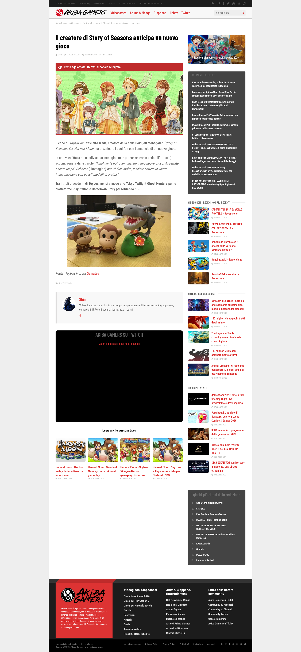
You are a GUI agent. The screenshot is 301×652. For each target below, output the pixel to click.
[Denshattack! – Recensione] (198, 268)
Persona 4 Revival (205, 560)
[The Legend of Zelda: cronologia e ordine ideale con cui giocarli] (198, 342)
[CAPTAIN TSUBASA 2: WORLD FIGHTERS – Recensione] (198, 218)
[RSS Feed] (213, 3)
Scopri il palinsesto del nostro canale (119, 343)
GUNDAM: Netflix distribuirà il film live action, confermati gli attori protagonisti (213, 105)
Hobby (174, 12)
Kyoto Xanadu (203, 543)
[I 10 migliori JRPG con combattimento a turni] (198, 360)
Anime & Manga (140, 12)
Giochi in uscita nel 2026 (150, 3)
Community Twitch (218, 614)
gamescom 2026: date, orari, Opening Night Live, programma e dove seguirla (227, 399)
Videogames (118, 12)
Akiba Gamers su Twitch (220, 600)
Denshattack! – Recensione (226, 259)
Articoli (128, 619)
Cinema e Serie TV (175, 633)
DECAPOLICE (202, 554)
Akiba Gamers (62, 23)
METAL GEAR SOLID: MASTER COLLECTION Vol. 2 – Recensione (226, 228)
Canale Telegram (217, 618)
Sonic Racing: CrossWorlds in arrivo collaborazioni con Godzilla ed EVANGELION (212, 171)
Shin (60, 55)
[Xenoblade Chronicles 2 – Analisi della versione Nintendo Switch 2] (198, 251)
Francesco (197, 92)
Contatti (111, 3)
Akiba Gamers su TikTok (220, 623)
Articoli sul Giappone (177, 628)
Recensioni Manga (175, 618)
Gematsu (93, 273)
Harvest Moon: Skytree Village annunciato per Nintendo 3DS (167, 471)
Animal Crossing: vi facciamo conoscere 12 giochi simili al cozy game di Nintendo (227, 369)
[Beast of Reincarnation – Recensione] (198, 283)
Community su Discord (219, 609)
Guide (127, 624)
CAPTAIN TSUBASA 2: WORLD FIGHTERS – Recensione (226, 211)
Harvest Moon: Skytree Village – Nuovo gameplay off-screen (134, 471)
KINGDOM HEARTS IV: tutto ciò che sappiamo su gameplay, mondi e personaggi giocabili (228, 305)
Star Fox (200, 508)
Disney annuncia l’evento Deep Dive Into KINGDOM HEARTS (225, 449)
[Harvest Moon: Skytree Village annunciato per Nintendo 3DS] (168, 461)
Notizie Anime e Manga (178, 600)
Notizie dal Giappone (176, 604)
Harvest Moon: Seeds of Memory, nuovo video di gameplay (102, 471)
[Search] (242, 12)
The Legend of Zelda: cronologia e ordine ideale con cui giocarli (226, 337)
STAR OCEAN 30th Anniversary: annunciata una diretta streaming (228, 466)
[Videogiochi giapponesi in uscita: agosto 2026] (216, 62)
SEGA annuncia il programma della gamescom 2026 (227, 432)
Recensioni (129, 615)
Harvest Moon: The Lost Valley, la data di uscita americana (70, 471)
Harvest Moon (65, 283)
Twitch (185, 12)
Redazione (99, 3)
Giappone (160, 12)
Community (84, 3)
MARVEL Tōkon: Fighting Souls (212, 519)
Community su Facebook (220, 604)
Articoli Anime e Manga (178, 623)
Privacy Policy (152, 644)
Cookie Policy (169, 644)
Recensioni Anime (175, 614)
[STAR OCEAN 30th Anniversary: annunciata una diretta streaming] (198, 471)
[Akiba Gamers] (81, 16)
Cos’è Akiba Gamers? (65, 3)
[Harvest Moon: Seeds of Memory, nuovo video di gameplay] (103, 461)
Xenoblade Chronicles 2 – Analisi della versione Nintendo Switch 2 (225, 246)
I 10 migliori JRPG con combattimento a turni (224, 353)
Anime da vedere (127, 3)
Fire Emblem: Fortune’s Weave (211, 514)
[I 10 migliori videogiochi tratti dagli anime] (198, 327)
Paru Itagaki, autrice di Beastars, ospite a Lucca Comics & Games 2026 (225, 416)
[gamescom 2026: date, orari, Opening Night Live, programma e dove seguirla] (198, 404)
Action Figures (173, 609)
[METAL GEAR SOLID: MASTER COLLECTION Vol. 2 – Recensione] (198, 233)
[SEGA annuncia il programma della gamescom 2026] (198, 439)
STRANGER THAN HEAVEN (209, 503)
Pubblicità (184, 644)
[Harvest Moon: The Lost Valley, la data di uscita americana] (71, 461)
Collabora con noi (132, 644)
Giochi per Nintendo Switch (138, 605)
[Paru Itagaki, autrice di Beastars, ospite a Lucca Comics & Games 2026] (198, 421)
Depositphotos (87, 644)
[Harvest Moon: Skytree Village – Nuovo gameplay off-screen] (135, 461)
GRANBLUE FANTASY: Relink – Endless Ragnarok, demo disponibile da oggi (214, 148)
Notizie (86, 23)
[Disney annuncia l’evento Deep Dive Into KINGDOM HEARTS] (198, 454)
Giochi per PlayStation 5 (136, 601)
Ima (194, 115)
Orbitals (200, 549)
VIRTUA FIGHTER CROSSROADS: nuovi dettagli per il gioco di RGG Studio (213, 184)
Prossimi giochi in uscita (137, 633)
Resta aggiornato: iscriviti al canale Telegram (92, 67)
